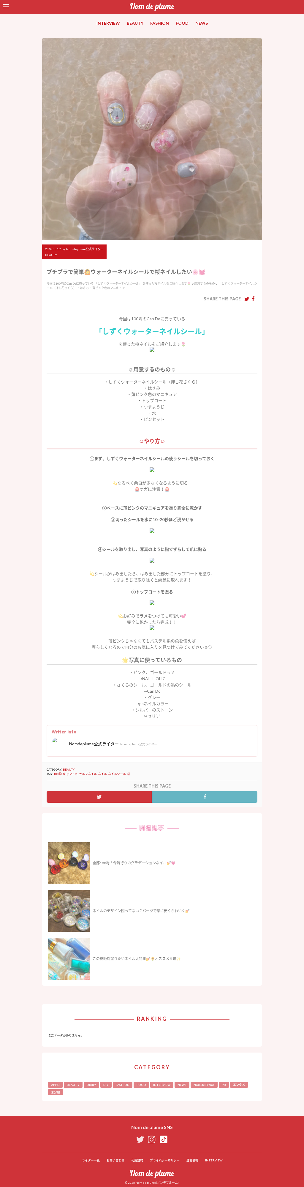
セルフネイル (88, 774)
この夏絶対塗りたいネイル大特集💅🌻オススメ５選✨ (137, 959)
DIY (106, 1084)
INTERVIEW (108, 23)
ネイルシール (117, 774)
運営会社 (192, 1160)
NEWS (201, 23)
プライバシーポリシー (165, 1160)
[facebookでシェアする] (252, 299)
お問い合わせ (115, 1160)
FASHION (159, 23)
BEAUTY (135, 23)
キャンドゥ (70, 774)
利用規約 (137, 1160)
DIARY (91, 1084)
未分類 (55, 1092)
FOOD (182, 23)
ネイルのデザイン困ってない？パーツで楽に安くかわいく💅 (141, 911)
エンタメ (239, 1084)
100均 (57, 774)
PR (224, 1084)
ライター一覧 (91, 1160)
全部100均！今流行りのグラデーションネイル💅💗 (134, 863)
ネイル (102, 774)
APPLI (55, 1084)
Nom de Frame (204, 1084)
